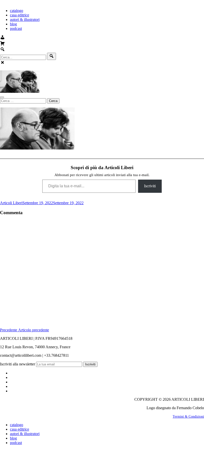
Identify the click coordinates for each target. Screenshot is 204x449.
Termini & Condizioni (188, 416)
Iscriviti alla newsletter (17, 364)
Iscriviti (150, 186)
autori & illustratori (25, 19)
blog (13, 24)
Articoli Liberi (11, 203)
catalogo (16, 10)
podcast (16, 28)
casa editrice (19, 15)
